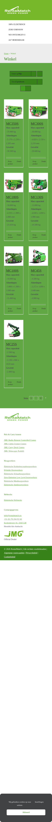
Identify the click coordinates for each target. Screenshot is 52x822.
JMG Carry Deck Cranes (14, 447)
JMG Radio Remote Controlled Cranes (20, 440)
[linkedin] (17, 426)
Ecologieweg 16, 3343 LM (15, 523)
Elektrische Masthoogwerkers (16, 481)
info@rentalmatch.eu (12, 515)
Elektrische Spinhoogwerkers (16, 485)
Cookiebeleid (9, 557)
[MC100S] (13, 256)
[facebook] (6, 426)
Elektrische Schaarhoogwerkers (17, 474)
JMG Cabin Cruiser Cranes (15, 444)
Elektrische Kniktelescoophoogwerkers (20, 466)
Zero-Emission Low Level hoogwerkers (20, 477)
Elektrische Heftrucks (13, 500)
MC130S (37, 197)
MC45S (36, 271)
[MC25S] (13, 329)
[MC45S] (38, 256)
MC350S (12, 124)
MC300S (37, 124)
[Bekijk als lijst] (28, 88)
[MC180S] (13, 182)
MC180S (12, 197)
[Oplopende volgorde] (39, 74)
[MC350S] (13, 109)
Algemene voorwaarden (14, 553)
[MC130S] (38, 182)
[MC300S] (38, 109)
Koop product (10, 162)
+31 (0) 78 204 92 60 (13, 519)
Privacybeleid (31, 553)
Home (6, 54)
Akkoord (26, 812)
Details (19, 161)
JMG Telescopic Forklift (14, 451)
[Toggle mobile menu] (47, 4)
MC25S (11, 344)
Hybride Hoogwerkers (13, 470)
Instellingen (39, 802)
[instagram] (12, 426)
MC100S (12, 271)
